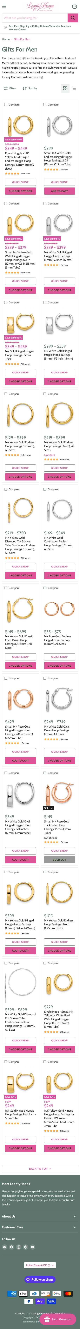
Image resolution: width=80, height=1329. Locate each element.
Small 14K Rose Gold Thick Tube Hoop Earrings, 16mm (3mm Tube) (57, 827)
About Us (20, 1313)
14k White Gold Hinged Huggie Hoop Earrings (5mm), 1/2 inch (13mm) (58, 354)
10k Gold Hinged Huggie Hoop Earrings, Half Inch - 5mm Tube (20, 1114)
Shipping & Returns (39, 1313)
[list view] (74, 88)
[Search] (73, 18)
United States (38, 1265)
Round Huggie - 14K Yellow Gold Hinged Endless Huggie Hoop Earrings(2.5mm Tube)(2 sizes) (19, 161)
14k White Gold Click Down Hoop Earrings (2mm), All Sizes (56, 730)
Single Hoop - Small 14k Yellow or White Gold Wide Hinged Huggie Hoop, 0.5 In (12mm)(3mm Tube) (58, 1019)
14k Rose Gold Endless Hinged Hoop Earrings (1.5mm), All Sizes (57, 640)
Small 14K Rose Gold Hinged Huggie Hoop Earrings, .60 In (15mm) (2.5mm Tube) (19, 732)
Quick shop (20, 182)
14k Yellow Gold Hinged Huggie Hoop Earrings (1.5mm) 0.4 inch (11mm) (20, 924)
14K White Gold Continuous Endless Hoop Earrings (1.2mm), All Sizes (58, 543)
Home (6, 39)
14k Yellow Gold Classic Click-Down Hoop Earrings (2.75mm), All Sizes (19, 642)
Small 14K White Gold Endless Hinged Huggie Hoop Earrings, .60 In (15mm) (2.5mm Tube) (58, 158)
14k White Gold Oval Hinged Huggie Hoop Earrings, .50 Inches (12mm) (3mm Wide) (18, 827)
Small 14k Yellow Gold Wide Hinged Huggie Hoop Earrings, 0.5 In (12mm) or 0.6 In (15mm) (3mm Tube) (20, 260)
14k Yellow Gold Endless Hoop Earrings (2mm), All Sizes (59, 446)
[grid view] (65, 88)
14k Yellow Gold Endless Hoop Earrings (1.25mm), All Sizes (20, 446)
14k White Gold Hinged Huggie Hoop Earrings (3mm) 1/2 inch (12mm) (58, 256)
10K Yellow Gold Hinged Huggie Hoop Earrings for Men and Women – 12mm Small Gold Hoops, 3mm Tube (59, 1118)
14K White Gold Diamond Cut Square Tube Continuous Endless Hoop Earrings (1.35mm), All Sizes (20, 1022)
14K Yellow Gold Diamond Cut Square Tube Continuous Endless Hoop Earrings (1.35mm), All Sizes (20, 545)
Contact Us (59, 1313)
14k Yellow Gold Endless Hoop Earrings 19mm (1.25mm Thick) (58, 924)
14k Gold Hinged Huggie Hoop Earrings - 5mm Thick (19, 355)
